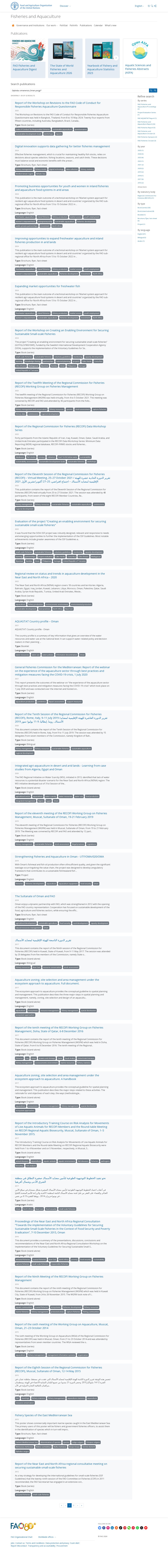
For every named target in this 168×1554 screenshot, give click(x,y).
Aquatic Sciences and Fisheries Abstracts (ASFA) (138, 68)
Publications (86, 25)
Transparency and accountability (41, 1546)
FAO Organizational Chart (21, 1537)
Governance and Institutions (30, 25)
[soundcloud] (116, 1527)
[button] (152, 6)
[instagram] (108, 1527)
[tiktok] (120, 1527)
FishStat (64, 25)
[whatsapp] (137, 1527)
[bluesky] (99, 1527)
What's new (110, 25)
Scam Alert (74, 1543)
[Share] (155, 6)
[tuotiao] (124, 1527)
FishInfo (74, 25)
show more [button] (142, 187)
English (138, 5)
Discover (64, 5)
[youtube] (145, 1527)
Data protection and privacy (57, 1543)
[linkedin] (112, 1527)
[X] (141, 1527)
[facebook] (103, 1527)
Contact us (20, 1543)
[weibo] (133, 1527)
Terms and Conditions (35, 1543)
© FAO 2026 (102, 1536)
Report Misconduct (19, 1546)
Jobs (12, 1543)
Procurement (62, 1546)
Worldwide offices (46, 1537)
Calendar (98, 25)
